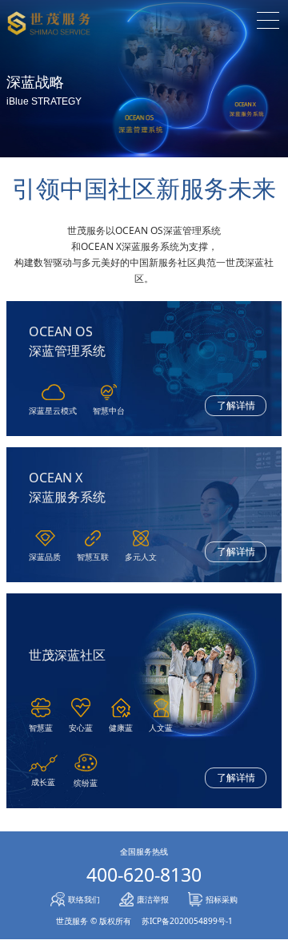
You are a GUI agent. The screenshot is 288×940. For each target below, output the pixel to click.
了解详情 (236, 405)
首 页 (144, 45)
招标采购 (222, 899)
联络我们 (84, 899)
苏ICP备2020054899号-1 (187, 920)
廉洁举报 (153, 899)
